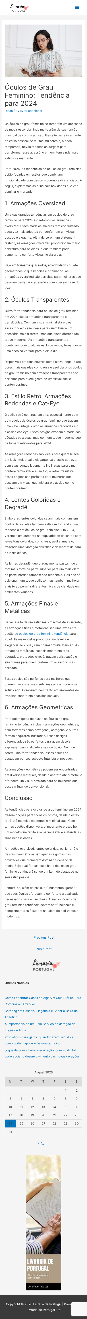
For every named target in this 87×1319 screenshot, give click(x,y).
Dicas (9, 111)
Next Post (44, 949)
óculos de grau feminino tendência (43, 633)
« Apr (42, 1143)
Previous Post (44, 937)
